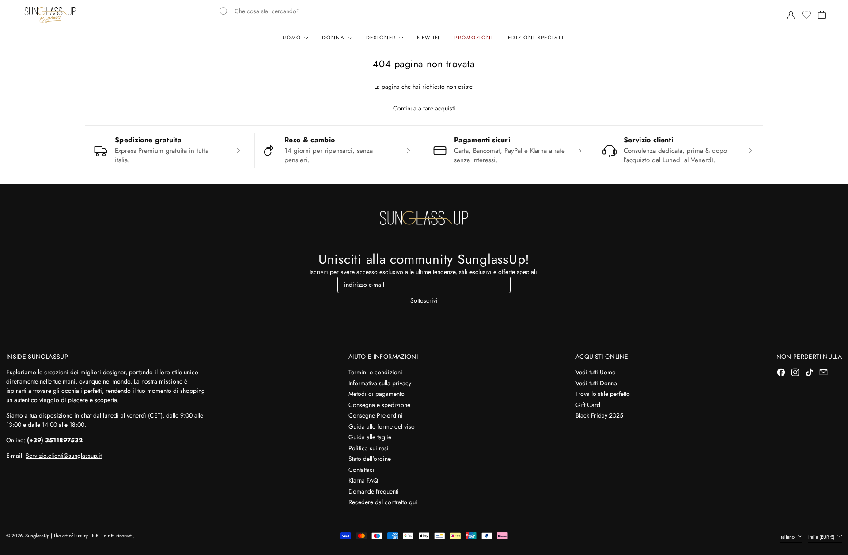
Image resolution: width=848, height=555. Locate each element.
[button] (806, 15)
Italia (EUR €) (822, 536)
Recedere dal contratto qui (382, 502)
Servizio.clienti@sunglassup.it (64, 455)
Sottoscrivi (424, 300)
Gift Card (587, 404)
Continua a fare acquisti (424, 108)
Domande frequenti (373, 491)
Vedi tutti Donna (596, 383)
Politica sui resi (368, 448)
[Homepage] (50, 15)
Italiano (788, 536)
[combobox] (430, 11)
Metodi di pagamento (376, 393)
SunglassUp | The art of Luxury (56, 535)
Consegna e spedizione (379, 404)
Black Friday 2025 (599, 415)
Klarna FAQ (363, 480)
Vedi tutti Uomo (595, 372)
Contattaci (361, 469)
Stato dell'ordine (369, 458)
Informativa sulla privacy (379, 383)
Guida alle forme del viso (381, 426)
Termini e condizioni (375, 372)
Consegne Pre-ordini (375, 415)
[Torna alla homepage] (424, 218)
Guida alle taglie (369, 437)
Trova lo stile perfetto (602, 393)
